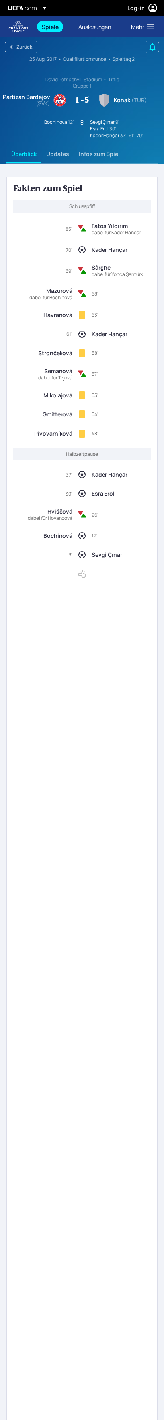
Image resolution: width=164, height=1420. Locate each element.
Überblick (24, 154)
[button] (141, 27)
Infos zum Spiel (99, 154)
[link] (50, 27)
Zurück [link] (24, 46)
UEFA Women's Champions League (18, 26)
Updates (57, 154)
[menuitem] (53, 27)
